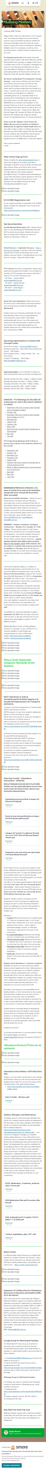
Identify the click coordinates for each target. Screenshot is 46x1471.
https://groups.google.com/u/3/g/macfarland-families (23, 1368)
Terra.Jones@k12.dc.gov (12, 517)
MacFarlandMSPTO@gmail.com (15, 361)
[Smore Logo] (13, 3)
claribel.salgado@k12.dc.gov (14, 1037)
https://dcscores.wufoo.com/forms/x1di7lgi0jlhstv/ (22, 210)
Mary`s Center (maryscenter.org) (26, 1265)
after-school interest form (28, 160)
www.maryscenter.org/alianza (20, 638)
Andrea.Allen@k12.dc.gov (17, 1329)
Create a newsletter (12, 1465)
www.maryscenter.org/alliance (20, 636)
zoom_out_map (42, 189)
